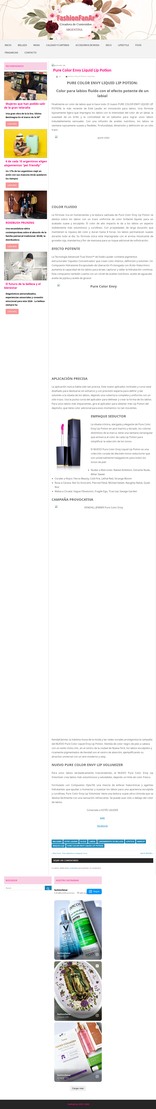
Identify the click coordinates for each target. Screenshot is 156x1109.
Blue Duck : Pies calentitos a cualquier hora (70, 853)
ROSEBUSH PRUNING (20, 222)
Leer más (12, 123)
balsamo (57, 841)
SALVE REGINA (146, 853)
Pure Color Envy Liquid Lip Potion (85, 845)
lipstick (130, 841)
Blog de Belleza (80, 76)
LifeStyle (123, 45)
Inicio (8, 45)
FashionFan (73, 1104)
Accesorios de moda (87, 45)
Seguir (96, 891)
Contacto (31, 52)
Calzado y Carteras (57, 45)
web (102, 818)
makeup (141, 841)
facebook (102, 826)
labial (92, 841)
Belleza (22, 45)
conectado (73, 868)
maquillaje (91, 76)
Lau (59, 76)
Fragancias (11, 52)
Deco (109, 45)
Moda (36, 45)
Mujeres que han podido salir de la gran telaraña (24, 105)
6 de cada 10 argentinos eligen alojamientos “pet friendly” (25, 163)
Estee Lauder (71, 841)
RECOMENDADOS (15, 66)
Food (138, 45)
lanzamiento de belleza (110, 841)
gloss (83, 841)
